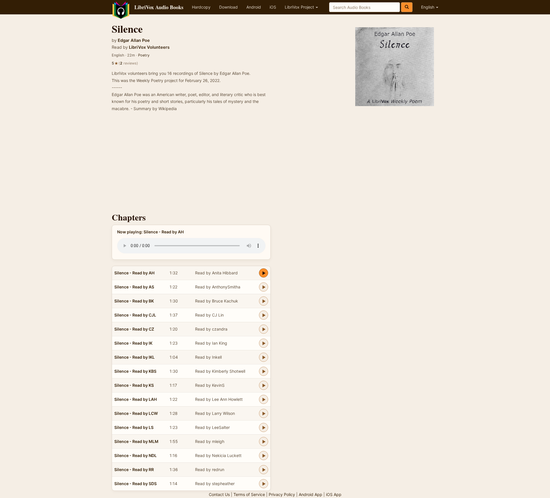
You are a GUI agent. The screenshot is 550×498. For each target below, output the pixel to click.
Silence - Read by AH (134, 272)
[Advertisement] (275, 164)
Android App (310, 494)
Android (253, 7)
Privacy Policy (282, 494)
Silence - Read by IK (133, 343)
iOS (273, 7)
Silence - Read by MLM (136, 441)
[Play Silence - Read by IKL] (263, 357)
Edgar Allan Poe (134, 40)
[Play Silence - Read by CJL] (263, 315)
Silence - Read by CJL (135, 315)
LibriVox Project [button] (300, 7)
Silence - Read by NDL (135, 455)
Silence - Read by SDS (135, 483)
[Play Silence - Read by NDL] (263, 455)
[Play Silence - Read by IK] (263, 343)
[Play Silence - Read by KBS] (263, 371)
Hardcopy (201, 7)
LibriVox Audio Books (158, 7)
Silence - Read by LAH (135, 399)
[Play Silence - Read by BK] (263, 301)
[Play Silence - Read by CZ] (263, 329)
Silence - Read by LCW (136, 413)
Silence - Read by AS (134, 286)
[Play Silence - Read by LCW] (263, 413)
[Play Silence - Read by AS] (263, 287)
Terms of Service (249, 494)
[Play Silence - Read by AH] (263, 273)
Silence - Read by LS (134, 427)
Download (228, 7)
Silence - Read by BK (134, 300)
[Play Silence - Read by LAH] (263, 399)
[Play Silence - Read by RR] (263, 469)
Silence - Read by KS (134, 385)
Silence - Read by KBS (135, 371)
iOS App (333, 494)
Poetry (144, 55)
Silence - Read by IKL (134, 357)
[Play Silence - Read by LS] (263, 427)
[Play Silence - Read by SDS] (263, 483)
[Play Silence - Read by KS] (263, 385)
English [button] (428, 7)
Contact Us (219, 494)
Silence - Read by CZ (134, 329)
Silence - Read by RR (134, 469)
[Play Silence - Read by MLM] (263, 441)
